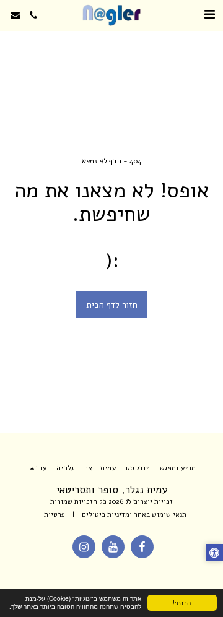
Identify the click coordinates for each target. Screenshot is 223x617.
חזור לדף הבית (112, 305)
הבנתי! (182, 602)
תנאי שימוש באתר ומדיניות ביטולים (134, 514)
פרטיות (54, 514)
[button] (209, 14)
